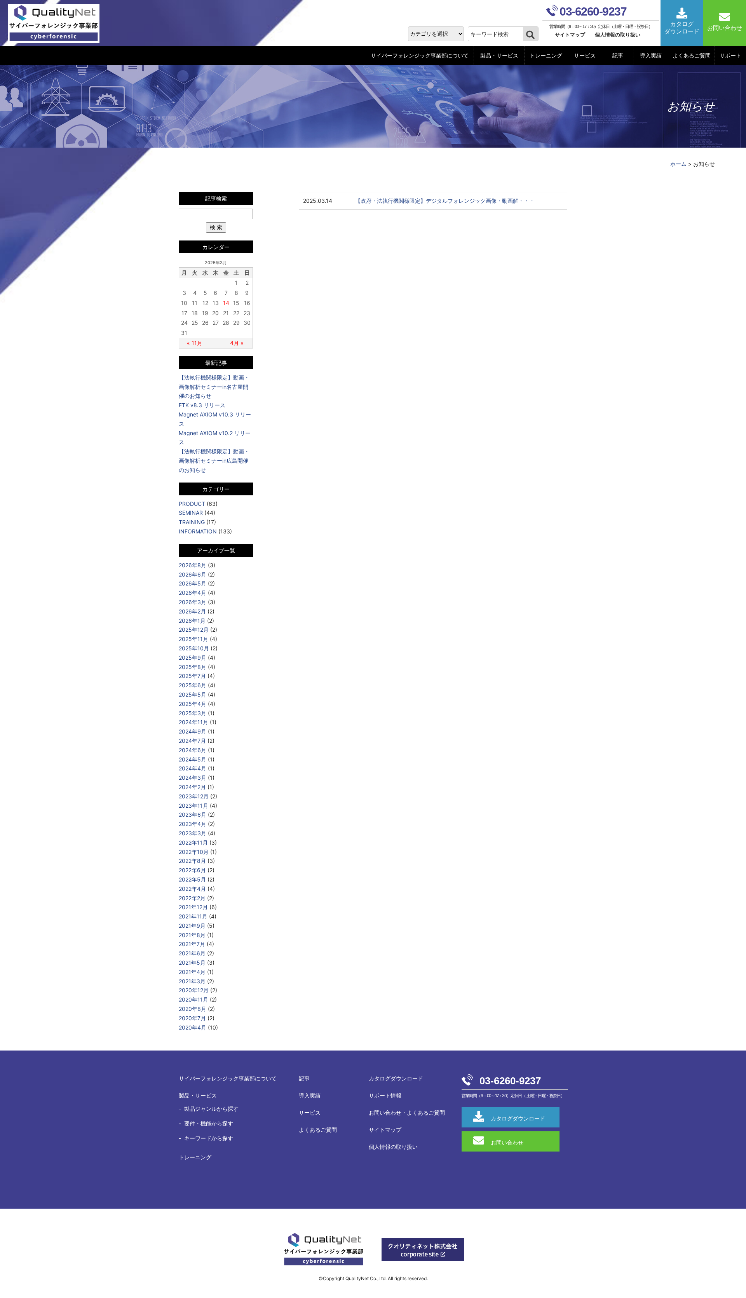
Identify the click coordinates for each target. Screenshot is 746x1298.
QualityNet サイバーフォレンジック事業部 (56, 23)
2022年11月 (193, 842)
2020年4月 (192, 1027)
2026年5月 (192, 583)
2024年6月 (192, 750)
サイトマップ (570, 35)
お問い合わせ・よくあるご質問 (407, 1112)
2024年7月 (192, 740)
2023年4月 (192, 824)
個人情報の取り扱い (617, 35)
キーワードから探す (208, 1138)
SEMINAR (191, 512)
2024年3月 (192, 777)
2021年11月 (193, 916)
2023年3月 (192, 833)
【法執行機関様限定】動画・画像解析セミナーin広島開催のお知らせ (214, 460)
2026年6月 (192, 574)
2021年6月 (192, 953)
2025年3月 (192, 713)
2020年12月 (194, 990)
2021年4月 (192, 972)
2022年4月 (192, 888)
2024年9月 (192, 731)
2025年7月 (192, 676)
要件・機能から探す (208, 1123)
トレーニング (546, 55)
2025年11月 (193, 639)
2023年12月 (194, 796)
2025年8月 (192, 667)
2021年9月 (192, 925)
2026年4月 (192, 592)
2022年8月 (192, 860)
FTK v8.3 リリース (202, 405)
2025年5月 (192, 694)
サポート (730, 55)
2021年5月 (192, 962)
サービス (585, 55)
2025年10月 (194, 648)
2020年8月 (192, 1008)
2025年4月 (192, 703)
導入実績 (651, 55)
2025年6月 (192, 685)
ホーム (678, 163)
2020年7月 (192, 1018)
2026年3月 (192, 602)
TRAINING (192, 522)
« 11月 (194, 343)
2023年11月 (193, 805)
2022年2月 (192, 898)
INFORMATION (198, 531)
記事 (617, 55)
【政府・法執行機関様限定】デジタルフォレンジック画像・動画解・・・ (445, 200)
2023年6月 (192, 814)
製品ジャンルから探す (211, 1108)
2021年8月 (192, 935)
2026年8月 (192, 565)
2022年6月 (192, 870)
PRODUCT (192, 503)
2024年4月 (192, 768)
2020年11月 (193, 999)
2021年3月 (192, 981)
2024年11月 (193, 722)
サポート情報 (385, 1095)
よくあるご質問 (692, 55)
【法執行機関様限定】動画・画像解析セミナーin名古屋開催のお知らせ (214, 386)
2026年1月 (192, 620)
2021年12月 (193, 907)
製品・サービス (499, 55)
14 (226, 303)
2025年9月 (192, 657)
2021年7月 (192, 944)
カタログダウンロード (396, 1078)
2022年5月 (192, 879)
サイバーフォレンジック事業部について (420, 55)
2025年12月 (194, 629)
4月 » (237, 343)
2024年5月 (192, 759)
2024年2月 (192, 787)
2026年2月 (192, 611)
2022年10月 (194, 851)
